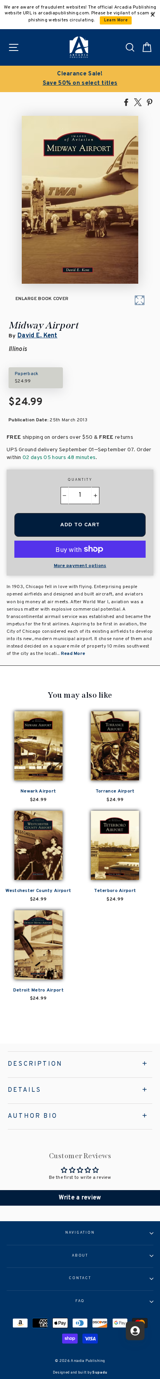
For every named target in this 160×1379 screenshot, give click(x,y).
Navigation (79, 1233)
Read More (73, 654)
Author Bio (32, 1116)
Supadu (99, 1372)
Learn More (116, 20)
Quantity (80, 480)
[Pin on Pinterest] (149, 101)
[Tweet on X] (138, 101)
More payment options (80, 566)
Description (35, 1064)
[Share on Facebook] (126, 101)
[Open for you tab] (135, 1330)
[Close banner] (152, 14)
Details (24, 1090)
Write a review (80, 1198)
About (80, 1255)
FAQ (80, 1301)
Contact (80, 1278)
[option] (80, 79)
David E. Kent (37, 336)
